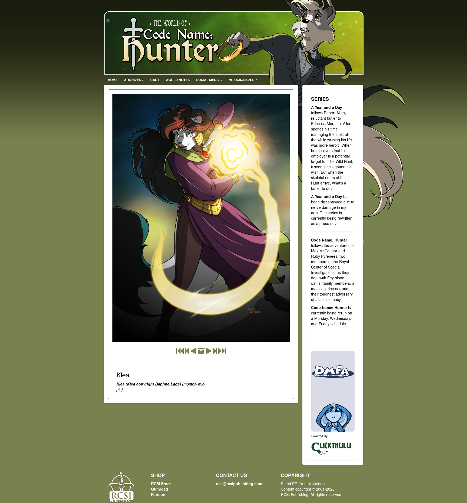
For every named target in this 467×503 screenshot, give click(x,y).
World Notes (178, 79)
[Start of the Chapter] (187, 352)
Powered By (319, 436)
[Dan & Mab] (333, 391)
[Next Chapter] (215, 352)
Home (113, 79)
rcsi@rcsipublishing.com (239, 483)
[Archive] (201, 352)
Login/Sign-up (244, 79)
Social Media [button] (208, 79)
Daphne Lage (167, 384)
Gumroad (159, 489)
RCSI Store (161, 483)
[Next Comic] (209, 352)
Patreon (158, 494)
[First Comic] (180, 352)
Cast (154, 79)
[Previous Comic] (193, 352)
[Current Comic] (222, 352)
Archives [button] (132, 79)
